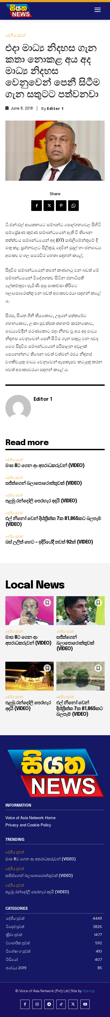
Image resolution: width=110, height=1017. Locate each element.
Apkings (88, 991)
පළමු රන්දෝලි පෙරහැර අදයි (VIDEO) (41, 501)
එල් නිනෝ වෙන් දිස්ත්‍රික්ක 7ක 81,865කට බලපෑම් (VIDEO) (79, 708)
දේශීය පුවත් (15, 35)
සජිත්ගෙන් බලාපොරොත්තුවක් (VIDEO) (43, 483)
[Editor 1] (18, 408)
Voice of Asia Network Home (30, 817)
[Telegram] (49, 1004)
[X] (49, 205)
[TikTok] (61, 1004)
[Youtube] (85, 1004)
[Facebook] (36, 205)
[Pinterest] (61, 205)
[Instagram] (37, 1004)
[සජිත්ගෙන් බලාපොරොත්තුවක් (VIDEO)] (80, 610)
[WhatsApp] (73, 205)
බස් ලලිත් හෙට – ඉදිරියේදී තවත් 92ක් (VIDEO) (49, 542)
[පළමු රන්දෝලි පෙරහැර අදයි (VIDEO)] (29, 676)
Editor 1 (55, 108)
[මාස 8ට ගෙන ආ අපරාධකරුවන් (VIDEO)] (29, 610)
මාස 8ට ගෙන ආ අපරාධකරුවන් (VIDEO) (44, 465)
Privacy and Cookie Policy (28, 824)
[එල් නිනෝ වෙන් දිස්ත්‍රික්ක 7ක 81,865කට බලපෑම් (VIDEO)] (80, 676)
